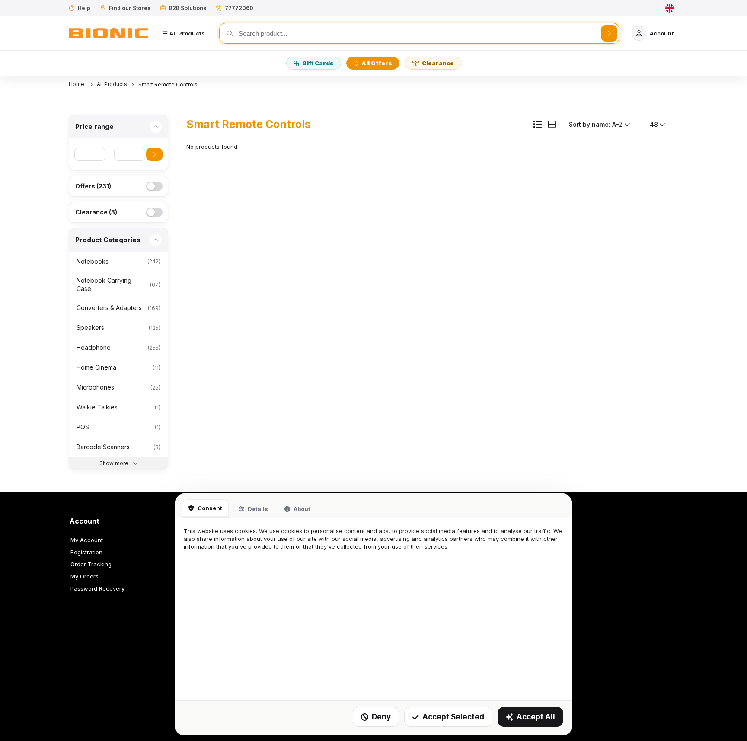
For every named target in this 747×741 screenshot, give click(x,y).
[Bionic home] (108, 33)
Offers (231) (93, 186)
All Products (112, 84)
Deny (381, 716)
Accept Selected (453, 716)
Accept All (536, 716)
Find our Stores (129, 8)
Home (77, 84)
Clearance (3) (96, 212)
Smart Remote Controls (168, 84)
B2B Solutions (187, 8)
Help (84, 8)
